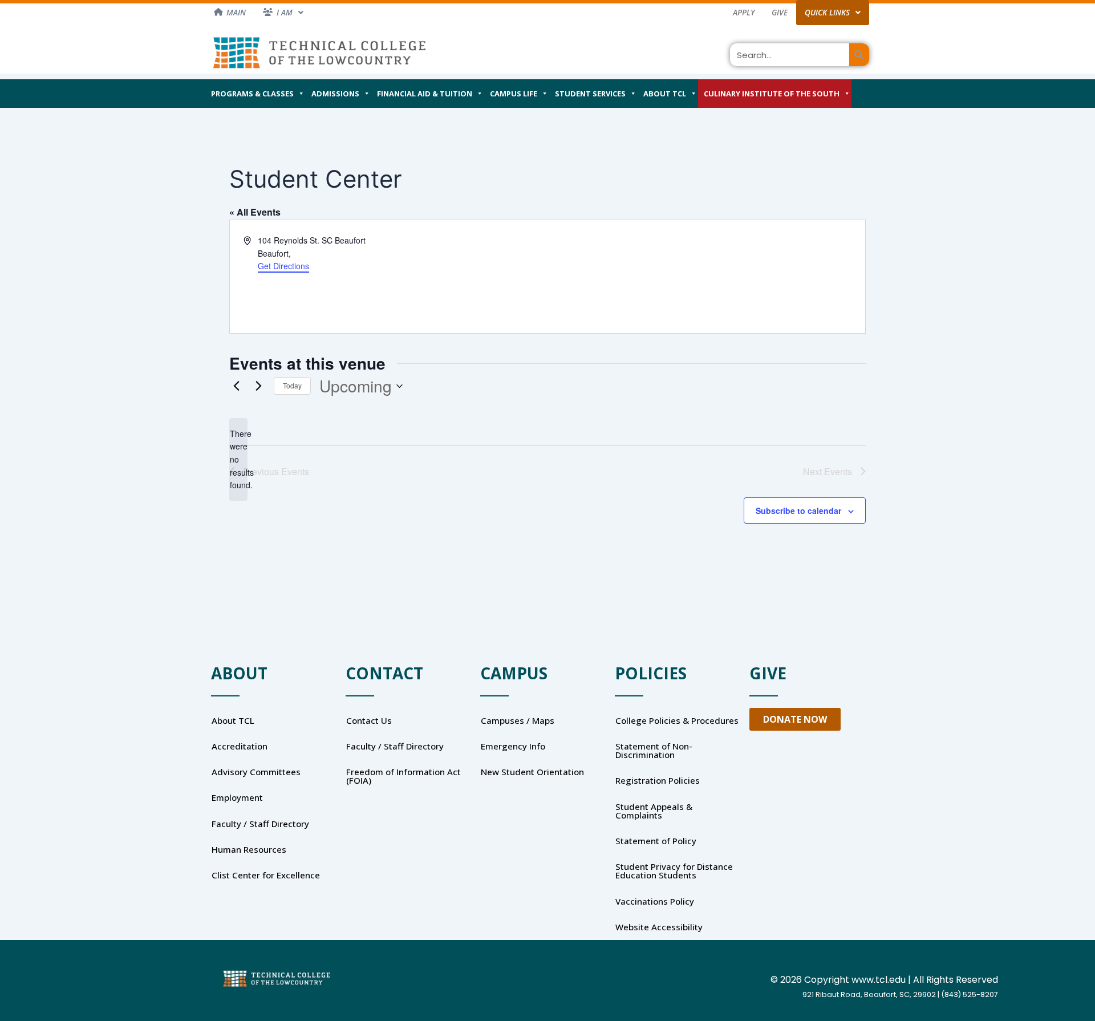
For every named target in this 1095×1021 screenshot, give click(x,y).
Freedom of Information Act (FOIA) (403, 776)
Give (780, 12)
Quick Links (827, 12)
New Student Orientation (532, 771)
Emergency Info (513, 746)
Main (236, 12)
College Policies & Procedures (677, 720)
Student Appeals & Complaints (653, 811)
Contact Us (369, 720)
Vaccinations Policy (654, 901)
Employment (237, 797)
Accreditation (239, 746)
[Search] (859, 54)
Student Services (590, 93)
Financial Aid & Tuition (424, 93)
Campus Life (513, 93)
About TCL (664, 93)
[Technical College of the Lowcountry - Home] (319, 52)
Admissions (335, 93)
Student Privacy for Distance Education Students (674, 871)
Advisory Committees (256, 771)
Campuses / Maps (517, 720)
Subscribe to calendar (798, 510)
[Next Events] (258, 386)
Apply (744, 12)
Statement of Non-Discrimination (653, 750)
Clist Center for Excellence (266, 875)
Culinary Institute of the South (772, 93)
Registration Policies (657, 780)
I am (285, 12)
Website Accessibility (659, 927)
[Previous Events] (236, 386)
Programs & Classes (252, 93)
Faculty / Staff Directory (260, 823)
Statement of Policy (655, 840)
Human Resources (249, 849)
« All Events (255, 211)
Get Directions (283, 266)
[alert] (238, 459)
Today (292, 385)
